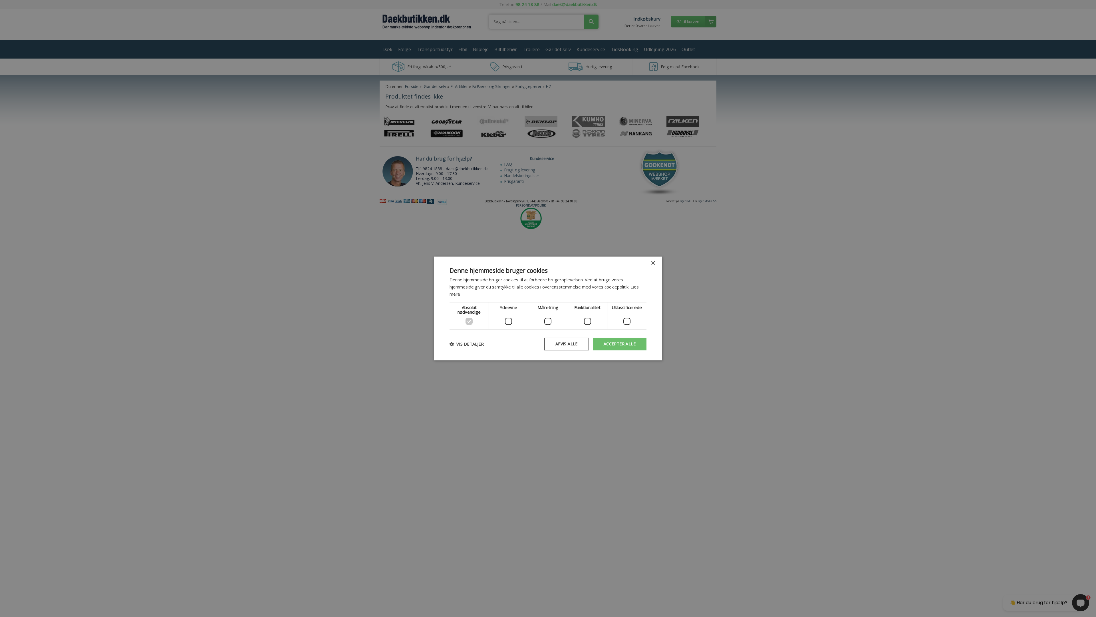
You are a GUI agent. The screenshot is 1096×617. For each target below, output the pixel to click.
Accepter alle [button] (620, 343)
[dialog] (548, 308)
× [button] (653, 263)
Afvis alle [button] (566, 343)
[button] (467, 344)
